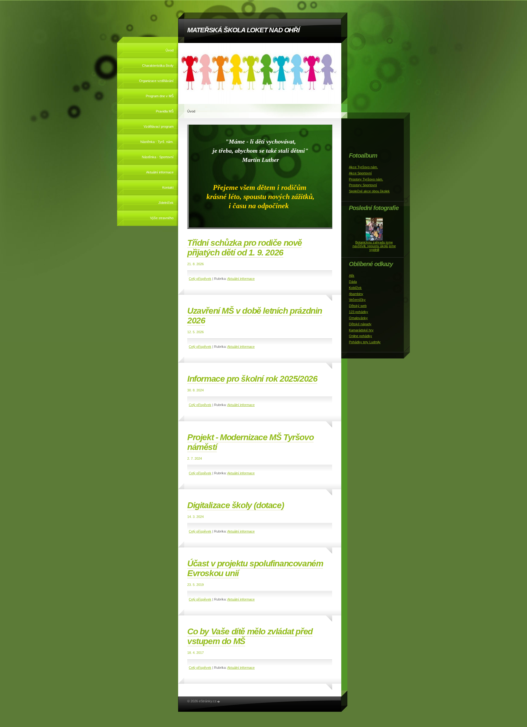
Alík (351, 275)
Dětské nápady (360, 324)
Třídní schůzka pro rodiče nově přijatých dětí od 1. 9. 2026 (244, 247)
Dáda (353, 281)
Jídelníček (166, 203)
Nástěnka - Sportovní (158, 157)
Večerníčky (357, 299)
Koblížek (355, 288)
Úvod (170, 50)
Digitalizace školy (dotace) (235, 505)
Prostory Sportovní (363, 185)
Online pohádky (360, 336)
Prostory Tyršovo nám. (366, 179)
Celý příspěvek (200, 278)
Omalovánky (358, 318)
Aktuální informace (160, 172)
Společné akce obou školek (369, 191)
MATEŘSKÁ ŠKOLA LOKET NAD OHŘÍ (243, 30)
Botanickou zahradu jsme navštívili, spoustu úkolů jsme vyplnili (374, 246)
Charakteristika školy (158, 65)
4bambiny (356, 294)
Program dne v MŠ (160, 96)
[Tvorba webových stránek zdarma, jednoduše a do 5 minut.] (219, 701)
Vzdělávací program (159, 126)
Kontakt (168, 187)
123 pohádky (358, 312)
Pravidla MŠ (165, 111)
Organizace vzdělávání (156, 81)
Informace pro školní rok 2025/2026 (252, 378)
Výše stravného (162, 218)
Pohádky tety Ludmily (365, 342)
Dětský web (358, 306)
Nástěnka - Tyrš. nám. (157, 142)
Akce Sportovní (360, 173)
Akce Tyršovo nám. (363, 167)
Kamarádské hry (361, 330)
